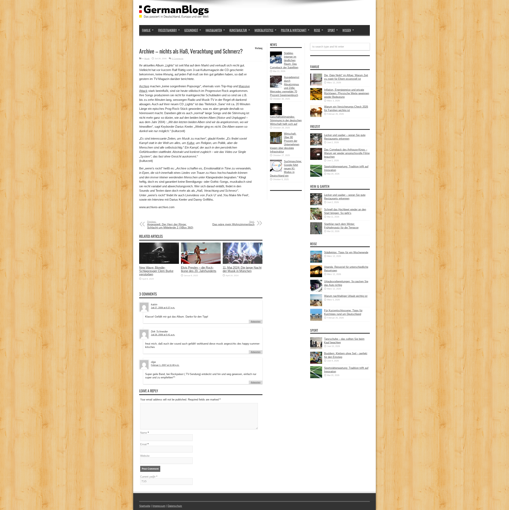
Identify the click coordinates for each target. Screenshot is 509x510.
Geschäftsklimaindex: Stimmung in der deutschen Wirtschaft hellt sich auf (286, 120)
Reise (317, 30)
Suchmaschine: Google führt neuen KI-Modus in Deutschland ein (286, 168)
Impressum (159, 505)
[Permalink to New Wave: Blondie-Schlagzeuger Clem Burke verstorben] (159, 262)
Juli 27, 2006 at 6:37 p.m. (163, 307)
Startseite (144, 505)
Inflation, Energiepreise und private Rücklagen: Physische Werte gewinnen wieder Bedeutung (346, 93)
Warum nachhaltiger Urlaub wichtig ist (345, 295)
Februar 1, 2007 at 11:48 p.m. (165, 365)
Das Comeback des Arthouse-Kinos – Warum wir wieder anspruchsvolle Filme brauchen (347, 153)
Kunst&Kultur (238, 30)
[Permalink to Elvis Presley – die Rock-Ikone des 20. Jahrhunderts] (201, 262)
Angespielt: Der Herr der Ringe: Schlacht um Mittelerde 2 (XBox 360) (170, 224)
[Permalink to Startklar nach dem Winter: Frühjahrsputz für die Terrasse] (316, 233)
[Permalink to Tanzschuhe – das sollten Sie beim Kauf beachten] (316, 348)
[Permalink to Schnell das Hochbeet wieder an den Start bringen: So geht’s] (316, 218)
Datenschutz (175, 505)
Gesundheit (191, 30)
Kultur (190, 143)
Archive (144, 86)
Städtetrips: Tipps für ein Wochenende (346, 252)
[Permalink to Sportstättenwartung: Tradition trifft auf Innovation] (316, 175)
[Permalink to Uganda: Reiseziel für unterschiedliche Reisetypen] (316, 276)
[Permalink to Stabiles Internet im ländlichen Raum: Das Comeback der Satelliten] (276, 62)
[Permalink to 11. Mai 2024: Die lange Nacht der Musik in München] (242, 262)
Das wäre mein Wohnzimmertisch (233, 223)
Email (143, 444)
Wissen (346, 30)
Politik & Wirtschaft (293, 30)
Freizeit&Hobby (167, 30)
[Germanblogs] (174, 15)
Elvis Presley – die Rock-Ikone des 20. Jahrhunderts (198, 269)
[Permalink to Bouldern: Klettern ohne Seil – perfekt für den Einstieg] (316, 362)
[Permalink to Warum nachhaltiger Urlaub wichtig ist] (316, 305)
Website (145, 455)
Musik (147, 58)
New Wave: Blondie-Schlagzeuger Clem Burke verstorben (156, 271)
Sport (331, 30)
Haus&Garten (214, 30)
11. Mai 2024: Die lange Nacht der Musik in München (242, 269)
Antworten (255, 321)
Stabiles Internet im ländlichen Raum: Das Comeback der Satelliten (284, 60)
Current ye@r (148, 476)
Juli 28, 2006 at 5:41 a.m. (163, 334)
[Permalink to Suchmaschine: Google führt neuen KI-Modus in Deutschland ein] (276, 170)
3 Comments (177, 58)
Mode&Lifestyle (263, 30)
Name (143, 432)
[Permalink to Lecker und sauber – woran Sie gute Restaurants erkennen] (316, 144)
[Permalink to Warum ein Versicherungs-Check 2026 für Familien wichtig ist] (316, 116)
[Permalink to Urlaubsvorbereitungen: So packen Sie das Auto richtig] (316, 290)
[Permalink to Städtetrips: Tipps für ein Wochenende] (316, 261)
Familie (146, 30)
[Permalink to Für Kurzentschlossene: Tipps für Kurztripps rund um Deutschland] (316, 319)
